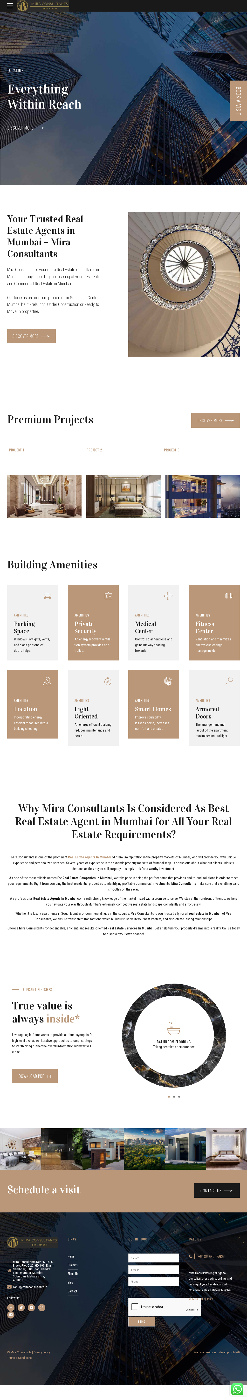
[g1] (44, 496)
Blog (70, 1282)
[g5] (202, 496)
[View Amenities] (32, 602)
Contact (72, 1291)
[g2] (123, 496)
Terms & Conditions (19, 1358)
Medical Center (145, 627)
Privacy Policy (42, 1352)
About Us (73, 1273)
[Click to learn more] (10, 1307)
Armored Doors (207, 712)
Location (25, 709)
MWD (236, 1352)
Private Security (85, 627)
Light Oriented (86, 712)
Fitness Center (205, 627)
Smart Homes (153, 709)
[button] (223, 179)
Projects (73, 1265)
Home (71, 1256)
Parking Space (24, 627)
